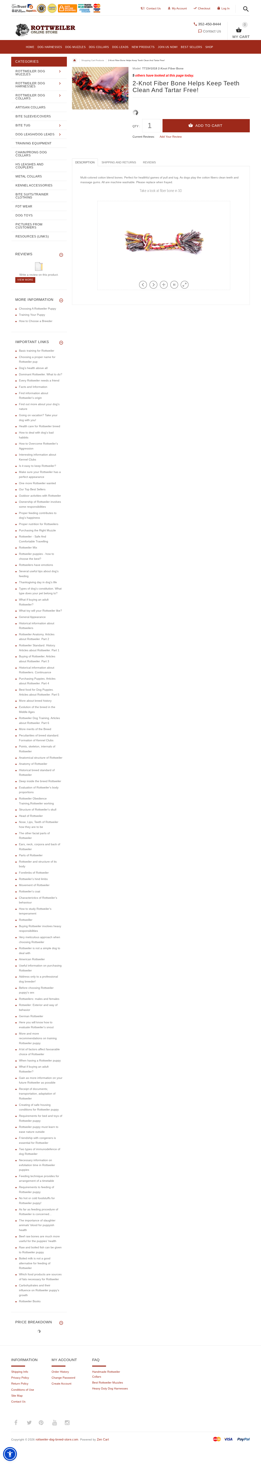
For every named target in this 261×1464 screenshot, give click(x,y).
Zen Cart (103, 1439)
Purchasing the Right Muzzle (37, 530)
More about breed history (35, 700)
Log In (225, 8)
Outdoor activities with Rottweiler (40, 495)
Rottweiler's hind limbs (33, 879)
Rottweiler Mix (28, 547)
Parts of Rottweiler (31, 855)
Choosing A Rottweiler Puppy (37, 308)
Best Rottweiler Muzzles (107, 1382)
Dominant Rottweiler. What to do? (40, 374)
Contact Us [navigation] (153, 8)
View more (25, 279)
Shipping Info (19, 1371)
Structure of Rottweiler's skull (37, 809)
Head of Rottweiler (31, 815)
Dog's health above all (33, 368)
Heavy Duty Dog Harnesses (110, 1388)
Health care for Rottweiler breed (39, 426)
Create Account (61, 1383)
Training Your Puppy (32, 314)
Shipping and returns (119, 162)
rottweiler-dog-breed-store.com (57, 1439)
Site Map (17, 1395)
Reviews (149, 162)
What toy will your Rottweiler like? (40, 610)
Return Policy (19, 1383)
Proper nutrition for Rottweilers (38, 524)
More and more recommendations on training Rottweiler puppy (38, 1038)
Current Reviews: (144, 136)
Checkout (204, 8)
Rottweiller (25, 919)
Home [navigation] (74, 60)
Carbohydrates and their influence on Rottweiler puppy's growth (39, 1290)
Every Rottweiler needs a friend (39, 380)
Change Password (63, 1377)
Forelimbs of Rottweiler (34, 872)
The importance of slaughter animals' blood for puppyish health (37, 1225)
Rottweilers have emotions (36, 564)
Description (85, 162)
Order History (60, 1371)
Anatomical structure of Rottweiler (40, 757)
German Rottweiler (31, 1016)
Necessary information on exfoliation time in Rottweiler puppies (37, 1164)
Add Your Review (171, 136)
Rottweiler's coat (29, 891)
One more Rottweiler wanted (37, 483)
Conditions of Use (22, 1389)
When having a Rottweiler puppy (40, 1060)
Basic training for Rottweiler (36, 350)
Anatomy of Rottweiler (33, 763)
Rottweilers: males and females (39, 998)
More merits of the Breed (35, 729)
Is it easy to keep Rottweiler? (37, 465)
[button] (245, 9)
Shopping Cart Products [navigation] (92, 60)
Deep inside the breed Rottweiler (40, 781)
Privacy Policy (20, 1377)
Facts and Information (33, 386)
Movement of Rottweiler (34, 885)
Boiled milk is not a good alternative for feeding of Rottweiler (34, 1263)
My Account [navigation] (179, 8)
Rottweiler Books (30, 1301)
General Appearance (32, 617)
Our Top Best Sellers (32, 489)
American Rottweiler (32, 959)
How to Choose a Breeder (35, 321)
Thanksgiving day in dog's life (38, 582)
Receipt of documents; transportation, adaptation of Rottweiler (37, 1093)
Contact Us (212, 31)
